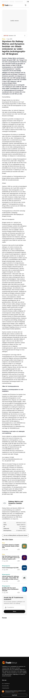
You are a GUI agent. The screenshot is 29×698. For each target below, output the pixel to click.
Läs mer (16, 692)
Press (3, 39)
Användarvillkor (5, 685)
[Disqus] (14, 637)
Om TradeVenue (6, 683)
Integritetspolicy (5, 688)
